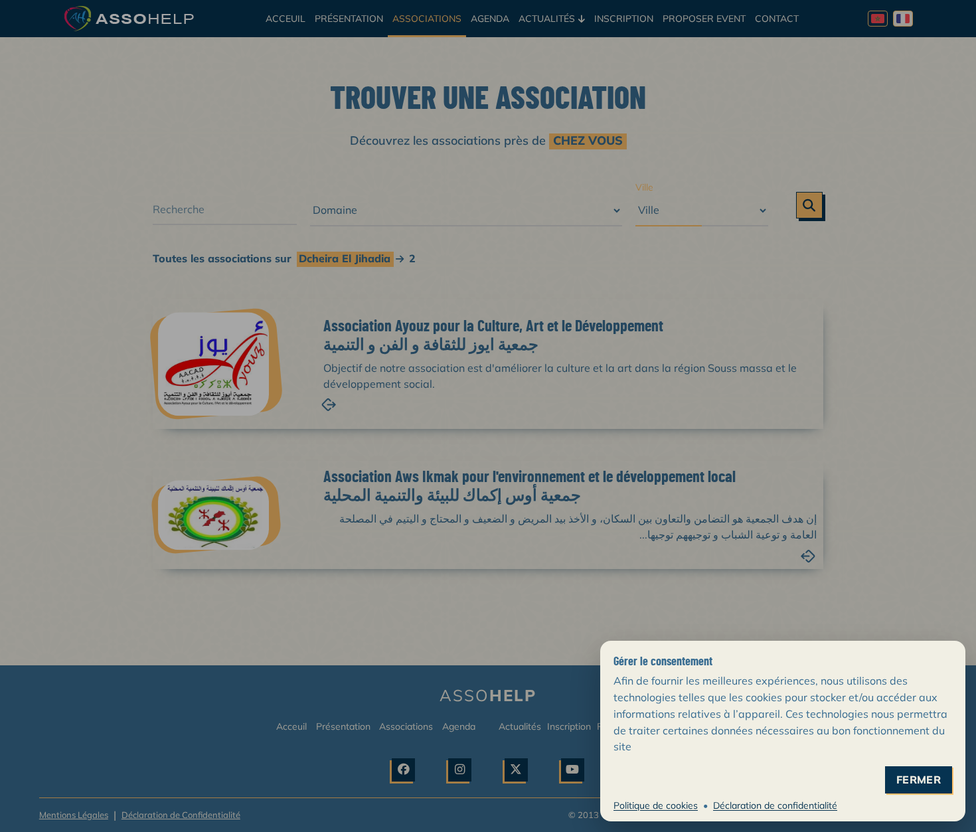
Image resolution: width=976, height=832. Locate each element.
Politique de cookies (655, 805)
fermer (918, 780)
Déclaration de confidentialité (775, 805)
